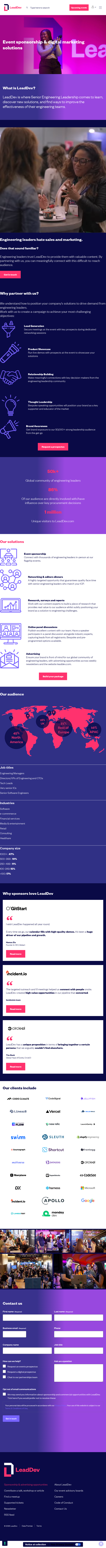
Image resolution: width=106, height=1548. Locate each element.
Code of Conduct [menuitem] (63, 1502)
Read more (15, 953)
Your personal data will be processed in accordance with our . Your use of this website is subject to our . (52, 1407)
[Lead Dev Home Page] (22, 1470)
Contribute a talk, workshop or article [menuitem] (24, 1490)
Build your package (53, 676)
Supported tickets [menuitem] (14, 1502)
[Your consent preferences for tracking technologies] (4, 1543)
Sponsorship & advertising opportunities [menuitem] (26, 1484)
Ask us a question (63, 1361)
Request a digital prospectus (21, 1371)
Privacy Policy (60, 1405)
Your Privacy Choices (62, 1544)
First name (12, 1311)
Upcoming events (79, 7)
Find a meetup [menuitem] (12, 1496)
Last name (63, 1311)
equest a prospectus (53, 446)
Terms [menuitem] (39, 1525)
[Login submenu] (93, 7)
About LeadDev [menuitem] (62, 1484)
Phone (57, 1328)
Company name (11, 1344)
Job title (58, 1344)
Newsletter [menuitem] (10, 1508)
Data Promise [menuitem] (27, 1525)
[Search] (27, 8)
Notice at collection (35, 1544)
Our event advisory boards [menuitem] (68, 1490)
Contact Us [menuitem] (60, 1508)
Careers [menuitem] (58, 1496)
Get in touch (10, 274)
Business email (14, 1328)
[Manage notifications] (101, 1544)
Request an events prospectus (22, 1366)
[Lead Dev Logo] (13, 7)
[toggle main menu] (100, 7)
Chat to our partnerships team (22, 1377)
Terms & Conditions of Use (16, 1408)
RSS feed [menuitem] (9, 1514)
